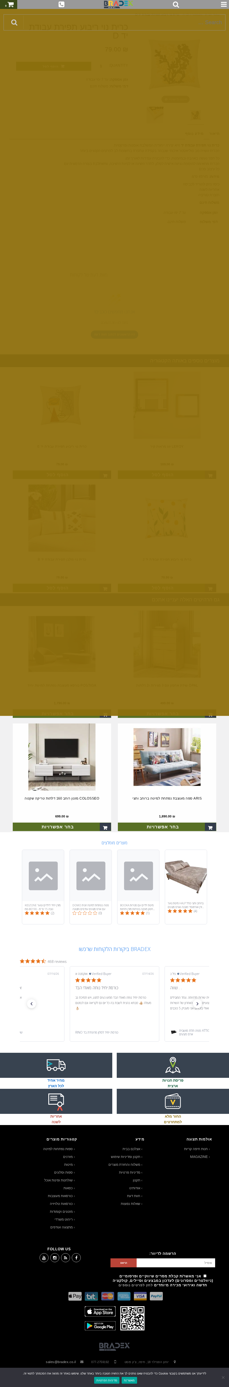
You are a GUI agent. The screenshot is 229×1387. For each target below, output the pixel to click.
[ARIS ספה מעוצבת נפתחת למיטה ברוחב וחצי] (167, 757)
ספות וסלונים (63, 1172)
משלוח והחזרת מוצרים (124, 1164)
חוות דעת (133, 1196)
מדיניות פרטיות (129, 1172)
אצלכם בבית (131, 1149)
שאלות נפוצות (130, 1204)
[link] (114, 1032)
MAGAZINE (199, 1157)
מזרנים (68, 1157)
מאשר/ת (129, 1380)
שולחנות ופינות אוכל (58, 1180)
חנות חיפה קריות (196, 1149)
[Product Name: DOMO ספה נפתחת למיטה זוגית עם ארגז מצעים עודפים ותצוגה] (91, 887)
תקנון (136, 1180)
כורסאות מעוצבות (60, 1196)
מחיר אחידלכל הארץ (56, 1083)
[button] (31, 1003)
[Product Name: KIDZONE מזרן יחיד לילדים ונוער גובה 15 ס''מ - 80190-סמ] (43, 887)
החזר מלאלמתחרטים (173, 1119)
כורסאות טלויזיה (61, 1204)
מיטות (68, 1164)
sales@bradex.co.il (61, 1362)
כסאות (68, 1188)
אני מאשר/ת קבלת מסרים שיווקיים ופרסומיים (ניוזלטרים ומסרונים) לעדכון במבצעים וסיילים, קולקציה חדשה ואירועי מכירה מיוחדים (163, 1280)
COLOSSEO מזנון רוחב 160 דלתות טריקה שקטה (62, 798)
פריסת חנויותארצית (172, 1083)
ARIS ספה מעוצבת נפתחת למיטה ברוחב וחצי (167, 798)
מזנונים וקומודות (61, 1211)
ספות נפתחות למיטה (58, 1149)
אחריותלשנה (56, 1119)
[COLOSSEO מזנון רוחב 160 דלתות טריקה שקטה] (62, 757)
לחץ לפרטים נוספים (136, 1285)
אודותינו (134, 1188)
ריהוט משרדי (64, 1219)
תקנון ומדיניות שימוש (125, 1157)
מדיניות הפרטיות (106, 1380)
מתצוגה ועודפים (61, 1227)
